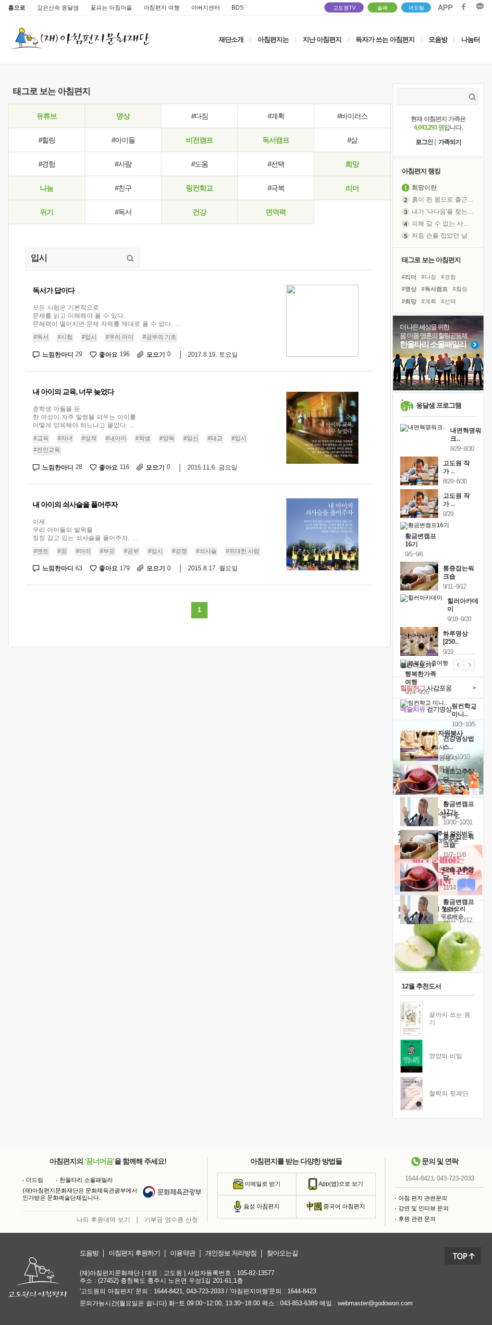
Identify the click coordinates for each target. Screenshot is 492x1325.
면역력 (276, 212)
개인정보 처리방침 (231, 1253)
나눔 (46, 188)
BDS (238, 7)
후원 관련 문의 (417, 1219)
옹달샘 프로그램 (438, 405)
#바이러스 (352, 116)
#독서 (123, 212)
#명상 (409, 289)
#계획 (276, 116)
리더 (352, 188)
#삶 (352, 140)
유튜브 (47, 116)
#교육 (41, 438)
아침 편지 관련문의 (422, 1198)
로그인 (424, 141)
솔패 (382, 8)
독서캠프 (275, 140)
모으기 (159, 354)
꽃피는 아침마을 (111, 7)
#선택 (276, 164)
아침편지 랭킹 (421, 171)
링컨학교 (199, 188)
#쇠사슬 (206, 551)
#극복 (276, 188)
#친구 (123, 188)
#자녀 (65, 438)
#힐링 (46, 140)
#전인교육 (47, 449)
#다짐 (199, 116)
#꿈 (62, 551)
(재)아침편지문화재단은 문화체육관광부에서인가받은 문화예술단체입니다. (80, 1194)
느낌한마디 (62, 354)
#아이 (83, 551)
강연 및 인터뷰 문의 (423, 1208)
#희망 (409, 301)
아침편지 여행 (162, 7)
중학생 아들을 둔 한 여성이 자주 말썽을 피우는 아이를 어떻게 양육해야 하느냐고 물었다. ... (84, 417)
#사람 (123, 164)
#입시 (89, 337)
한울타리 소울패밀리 (86, 1180)
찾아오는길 (282, 1253)
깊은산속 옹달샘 (58, 7)
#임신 (191, 438)
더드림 (416, 8)
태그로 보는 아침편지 (431, 260)
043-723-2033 (455, 1178)
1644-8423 (301, 1291)
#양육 (167, 438)
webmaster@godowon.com (375, 1303)
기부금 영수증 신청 (171, 1219)
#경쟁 (179, 551)
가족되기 (449, 141)
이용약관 (182, 1253)
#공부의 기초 (159, 337)
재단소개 (231, 39)
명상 (123, 116)
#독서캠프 (434, 289)
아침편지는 (273, 39)
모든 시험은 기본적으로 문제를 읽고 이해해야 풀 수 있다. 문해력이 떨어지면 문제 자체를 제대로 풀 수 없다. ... (107, 315)
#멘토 (41, 551)
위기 (46, 212)
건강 (199, 212)
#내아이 (116, 438)
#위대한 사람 (242, 551)
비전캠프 (199, 140)
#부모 (107, 551)
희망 (352, 164)
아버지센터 (205, 7)
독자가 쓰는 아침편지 (385, 39)
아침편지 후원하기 (134, 1253)
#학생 (142, 438)
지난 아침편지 (322, 39)
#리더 (409, 277)
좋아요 (114, 354)
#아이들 (123, 140)
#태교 (215, 438)
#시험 (65, 337)
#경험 (46, 164)
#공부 (131, 551)
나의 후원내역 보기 (103, 1219)
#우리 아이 (120, 337)
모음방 (438, 39)
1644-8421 (419, 1178)
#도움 (199, 164)
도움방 (89, 1253)
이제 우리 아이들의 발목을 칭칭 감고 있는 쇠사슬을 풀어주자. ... (85, 530)
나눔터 (470, 39)
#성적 (89, 438)
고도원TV (344, 8)
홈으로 (16, 7)
